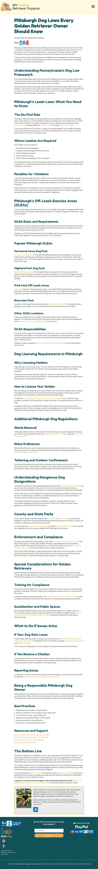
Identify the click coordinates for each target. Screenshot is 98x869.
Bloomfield (29, 615)
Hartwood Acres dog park (23, 255)
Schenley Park (36, 773)
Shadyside (47, 434)
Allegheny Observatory (56, 304)
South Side (18, 452)
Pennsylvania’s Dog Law (69, 486)
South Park (63, 518)
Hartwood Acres (64, 773)
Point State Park (65, 125)
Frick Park (17, 289)
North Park (51, 518)
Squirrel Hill (58, 434)
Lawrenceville (19, 125)
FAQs (46, 864)
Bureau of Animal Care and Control (65, 541)
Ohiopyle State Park (64, 526)
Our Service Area (55, 864)
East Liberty (30, 452)
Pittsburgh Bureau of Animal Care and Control (40, 677)
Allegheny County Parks (24, 742)
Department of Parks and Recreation (32, 321)
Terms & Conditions (84, 864)
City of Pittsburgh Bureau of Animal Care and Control (42, 398)
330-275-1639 (4, 854)
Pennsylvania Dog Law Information (28, 740)
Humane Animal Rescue (73, 641)
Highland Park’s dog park (23, 272)
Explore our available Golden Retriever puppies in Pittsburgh (47, 782)
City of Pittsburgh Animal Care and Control (31, 735)
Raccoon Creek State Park (37, 526)
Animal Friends (22, 643)
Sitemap (64, 864)
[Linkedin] (35, 809)
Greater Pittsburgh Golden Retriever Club (61, 597)
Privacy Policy (72, 864)
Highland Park (41, 615)
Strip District (44, 125)
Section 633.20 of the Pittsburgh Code (50, 343)
